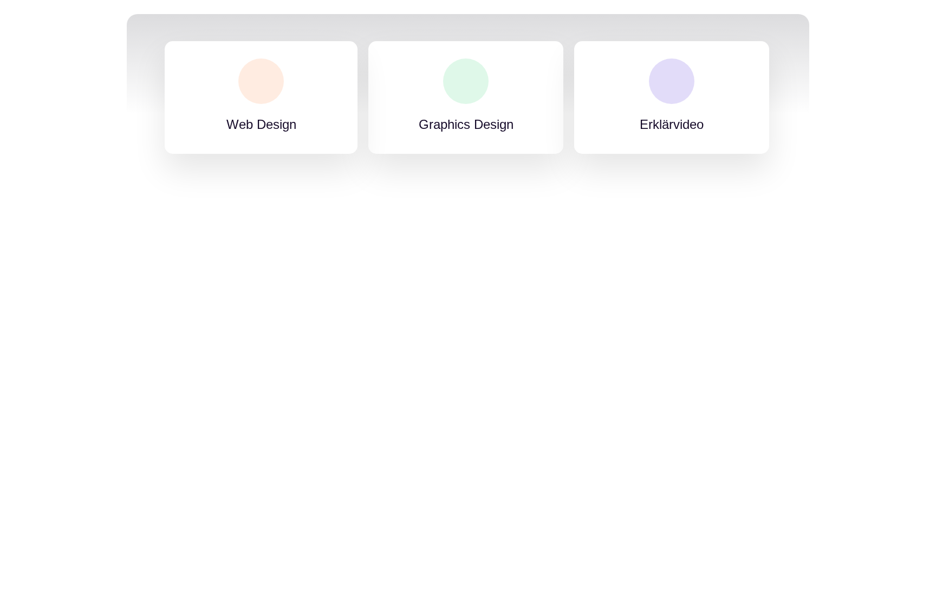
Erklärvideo (672, 124)
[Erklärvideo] (671, 81)
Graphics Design (466, 124)
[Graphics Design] (466, 81)
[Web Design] (261, 81)
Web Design (261, 124)
